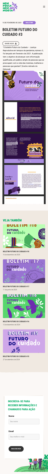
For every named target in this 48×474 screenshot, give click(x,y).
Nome (11, 416)
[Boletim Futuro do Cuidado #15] (24, 341)
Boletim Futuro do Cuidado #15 (16, 356)
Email (11, 431)
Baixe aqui (9, 44)
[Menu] (44, 7)
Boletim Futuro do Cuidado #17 (16, 286)
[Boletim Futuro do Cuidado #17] (24, 271)
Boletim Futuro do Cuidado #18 (16, 251)
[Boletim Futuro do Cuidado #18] (24, 236)
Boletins (29, 23)
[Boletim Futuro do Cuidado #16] (24, 306)
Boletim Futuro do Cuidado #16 (16, 321)
